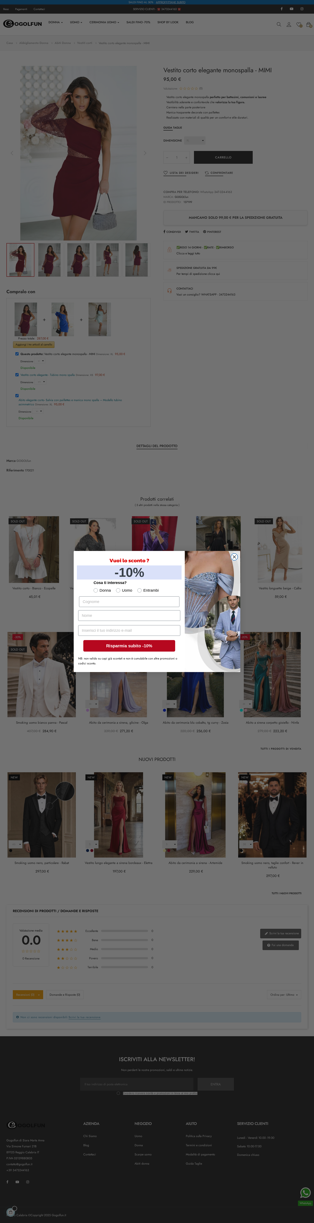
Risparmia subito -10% (129, 645)
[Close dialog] (234, 557)
